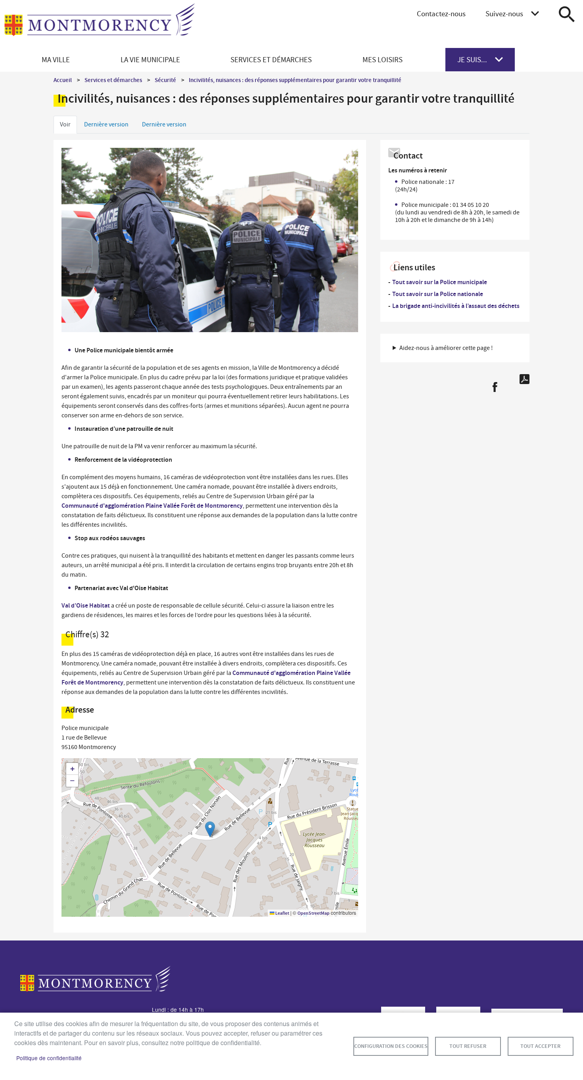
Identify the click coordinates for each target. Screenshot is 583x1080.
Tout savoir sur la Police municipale (439, 282)
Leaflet (281, 913)
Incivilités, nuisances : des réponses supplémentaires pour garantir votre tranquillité (295, 80)
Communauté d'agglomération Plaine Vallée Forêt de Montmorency (152, 505)
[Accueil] (99, 24)
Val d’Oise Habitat (85, 605)
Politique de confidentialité (49, 1058)
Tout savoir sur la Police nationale (437, 294)
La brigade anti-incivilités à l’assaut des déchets (456, 306)
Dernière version (106, 124)
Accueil (63, 80)
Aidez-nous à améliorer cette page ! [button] (446, 348)
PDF (524, 379)
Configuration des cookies (391, 1046)
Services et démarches (113, 80)
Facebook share (495, 387)
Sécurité (165, 80)
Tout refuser (467, 1046)
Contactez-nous (441, 14)
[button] (210, 829)
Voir (65, 124)
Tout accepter (540, 1046)
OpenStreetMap (313, 913)
